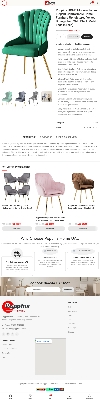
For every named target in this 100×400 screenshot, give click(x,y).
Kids (69, 319)
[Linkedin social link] (93, 127)
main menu (72, 303)
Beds (69, 307)
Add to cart (73, 37)
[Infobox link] (17, 262)
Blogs (4, 357)
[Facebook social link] (84, 127)
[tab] (29, 137)
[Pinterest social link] (90, 127)
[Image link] (16, 307)
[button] (17, 228)
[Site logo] (50, 3)
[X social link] (87, 127)
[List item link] (21, 325)
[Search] (97, 3)
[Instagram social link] (8, 334)
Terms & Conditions (9, 349)
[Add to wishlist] (30, 175)
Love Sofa (71, 324)
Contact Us (6, 353)
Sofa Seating (72, 311)
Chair (96, 122)
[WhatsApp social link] (96, 127)
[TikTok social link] (17, 334)
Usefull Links (8, 341)
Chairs (70, 315)
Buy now (87, 37)
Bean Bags (72, 328)
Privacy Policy (7, 345)
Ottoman (71, 332)
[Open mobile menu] (4, 3)
